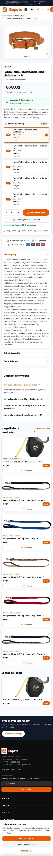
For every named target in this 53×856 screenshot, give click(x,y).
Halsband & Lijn (18, 16)
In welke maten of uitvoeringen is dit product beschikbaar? (24, 407)
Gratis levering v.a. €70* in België (17, 2)
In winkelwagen (37, 212)
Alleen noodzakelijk (26, 845)
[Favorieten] (47, 9)
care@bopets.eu (24, 765)
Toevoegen (27, 470)
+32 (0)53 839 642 (9, 765)
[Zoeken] (38, 9)
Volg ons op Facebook (11, 770)
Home (3, 16)
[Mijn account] (43, 9)
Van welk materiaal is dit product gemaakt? (24, 399)
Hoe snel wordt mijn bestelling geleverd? (23, 415)
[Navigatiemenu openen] (25, 9)
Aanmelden (26, 789)
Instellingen (26, 851)
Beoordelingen (11, 361)
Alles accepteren (26, 839)
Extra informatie (12, 353)
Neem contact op (13, 734)
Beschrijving (10, 254)
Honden (9, 16)
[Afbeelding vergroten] (47, 54)
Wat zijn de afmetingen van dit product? (22, 385)
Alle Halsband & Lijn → (41, 430)
